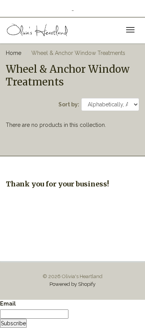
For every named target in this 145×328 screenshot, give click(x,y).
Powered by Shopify (72, 284)
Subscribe (13, 323)
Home (13, 53)
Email (8, 304)
